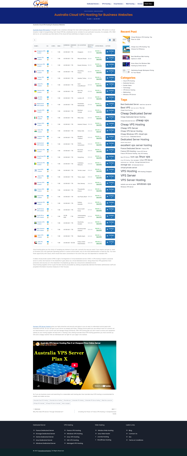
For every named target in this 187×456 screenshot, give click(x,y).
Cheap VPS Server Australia (53, 403)
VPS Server (128, 175)
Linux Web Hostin (104, 434)
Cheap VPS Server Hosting (131, 131)
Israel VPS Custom (40, 170)
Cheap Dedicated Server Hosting (133, 117)
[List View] (110, 40)
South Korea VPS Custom (40, 209)
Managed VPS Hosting (75, 443)
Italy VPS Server (125, 157)
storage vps (126, 165)
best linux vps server (107, 400)
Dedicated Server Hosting (135, 139)
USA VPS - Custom (40, 84)
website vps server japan (128, 184)
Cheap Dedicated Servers (128, 121)
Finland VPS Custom (40, 124)
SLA (130, 437)
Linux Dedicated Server (44, 440)
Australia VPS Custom (41, 203)
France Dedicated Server (131, 148)
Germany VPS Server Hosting (42, 326)
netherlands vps (125, 162)
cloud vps (143, 134)
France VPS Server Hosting (129, 153)
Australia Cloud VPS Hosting (41, 400)
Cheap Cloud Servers (127, 110)
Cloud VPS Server (125, 136)
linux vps (144, 156)
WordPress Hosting (104, 440)
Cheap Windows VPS (129, 134)
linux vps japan (66, 403)
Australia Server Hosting (56, 400)
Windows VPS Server (129, 94)
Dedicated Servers (98, 11)
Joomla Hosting (103, 437)
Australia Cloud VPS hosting (41, 30)
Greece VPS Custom (40, 190)
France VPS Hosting (128, 151)
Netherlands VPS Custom (40, 104)
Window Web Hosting (105, 430)
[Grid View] (114, 40)
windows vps (144, 184)
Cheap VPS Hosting (133, 124)
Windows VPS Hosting (74, 434)
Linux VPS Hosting (125, 160)
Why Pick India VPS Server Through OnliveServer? (48, 410)
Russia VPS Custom (40, 58)
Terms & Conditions (136, 440)
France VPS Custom (40, 71)
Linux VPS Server (146, 160)
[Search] (34, 40)
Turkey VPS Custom (40, 78)
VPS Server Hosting (129, 90)
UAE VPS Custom (40, 242)
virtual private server (129, 168)
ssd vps (132, 162)
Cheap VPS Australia (39, 403)
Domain (140, 4)
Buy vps (142, 108)
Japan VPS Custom (40, 177)
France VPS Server (142, 151)
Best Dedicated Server (130, 104)
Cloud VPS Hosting (88, 11)
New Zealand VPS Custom (40, 229)
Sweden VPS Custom (41, 223)
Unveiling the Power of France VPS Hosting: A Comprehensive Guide (97, 412)
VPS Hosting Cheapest (145, 171)
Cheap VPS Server (129, 128)
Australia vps (67, 400)
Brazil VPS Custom (40, 196)
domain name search (126, 142)
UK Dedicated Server (138, 165)
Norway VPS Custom (40, 183)
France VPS (145, 148)
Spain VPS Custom (40, 236)
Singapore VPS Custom (41, 52)
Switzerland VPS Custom (40, 144)
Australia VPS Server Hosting (92, 400)
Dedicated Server (135, 136)
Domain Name (127, 85)
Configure (111, 52)
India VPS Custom (40, 130)
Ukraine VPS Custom (40, 91)
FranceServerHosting (44, 451)
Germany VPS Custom (41, 65)
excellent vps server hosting (136, 145)
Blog (130, 430)
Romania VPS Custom (41, 150)
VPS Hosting (129, 171)
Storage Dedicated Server (142, 162)
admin (90, 19)
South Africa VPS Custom (40, 216)
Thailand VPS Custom (41, 137)
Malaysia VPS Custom (41, 163)
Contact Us (133, 434)
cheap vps (142, 120)
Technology (126, 87)
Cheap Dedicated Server (136, 113)
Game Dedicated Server (45, 437)
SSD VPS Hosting (73, 440)
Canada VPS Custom (40, 111)
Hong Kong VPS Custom (41, 157)
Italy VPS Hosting (143, 153)
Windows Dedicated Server (46, 443)
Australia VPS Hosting (77, 400)
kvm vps (134, 157)
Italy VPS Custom (40, 117)
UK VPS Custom (40, 98)
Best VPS (125, 107)
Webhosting (126, 92)
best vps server (135, 108)
